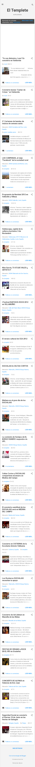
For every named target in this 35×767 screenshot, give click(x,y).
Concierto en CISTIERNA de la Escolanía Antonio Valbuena (14, 545)
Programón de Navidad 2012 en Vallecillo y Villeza (15, 195)
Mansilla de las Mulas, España (17, 620)
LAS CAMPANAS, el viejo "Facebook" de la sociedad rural (15, 159)
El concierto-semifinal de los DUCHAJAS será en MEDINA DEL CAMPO (14, 509)
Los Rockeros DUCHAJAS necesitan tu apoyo (13, 579)
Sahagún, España (14, 723)
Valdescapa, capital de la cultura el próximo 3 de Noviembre (12, 231)
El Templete (17, 10)
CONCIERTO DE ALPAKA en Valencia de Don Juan (13, 682)
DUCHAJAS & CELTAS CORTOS (15, 366)
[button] (32, 58)
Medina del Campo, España (16, 515)
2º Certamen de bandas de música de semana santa (13, 122)
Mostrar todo (27, 20)
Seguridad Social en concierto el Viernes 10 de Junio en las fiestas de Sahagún (14, 717)
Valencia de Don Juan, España (17, 686)
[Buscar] (32, 5)
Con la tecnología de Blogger (17, 756)
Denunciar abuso (17, 763)
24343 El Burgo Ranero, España (18, 445)
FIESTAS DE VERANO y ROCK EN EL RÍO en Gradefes (14, 650)
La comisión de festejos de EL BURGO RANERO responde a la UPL (14, 439)
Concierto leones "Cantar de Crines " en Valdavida (13, 91)
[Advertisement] (17, 42)
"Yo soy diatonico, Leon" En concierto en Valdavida (13, 59)
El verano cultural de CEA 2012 (14, 339)
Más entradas (17, 748)
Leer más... (29, 82)
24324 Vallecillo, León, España (17, 200)
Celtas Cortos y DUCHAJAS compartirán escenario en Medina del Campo (13, 475)
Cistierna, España (14, 549)
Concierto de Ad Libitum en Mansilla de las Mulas (13, 616)
